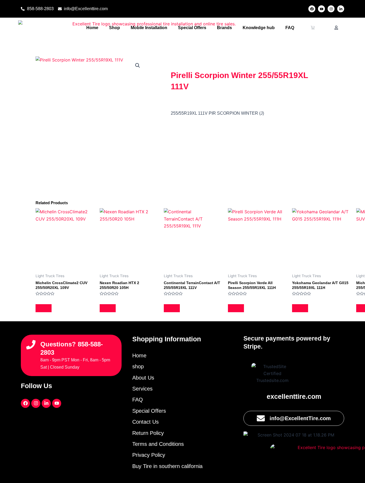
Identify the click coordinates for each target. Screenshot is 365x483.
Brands (224, 27)
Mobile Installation (149, 27)
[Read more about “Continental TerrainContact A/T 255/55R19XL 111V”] (172, 308)
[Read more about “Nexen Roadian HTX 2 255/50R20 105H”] (108, 308)
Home (92, 27)
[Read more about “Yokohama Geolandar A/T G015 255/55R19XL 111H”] (300, 308)
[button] (137, 65)
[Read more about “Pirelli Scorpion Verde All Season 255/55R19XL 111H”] (236, 308)
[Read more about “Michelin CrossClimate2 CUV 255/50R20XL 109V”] (44, 308)
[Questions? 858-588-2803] (31, 344)
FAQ (289, 27)
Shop (114, 27)
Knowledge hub (259, 27)
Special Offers (192, 27)
